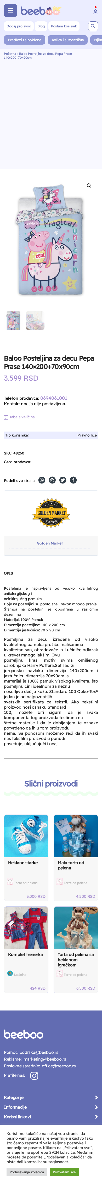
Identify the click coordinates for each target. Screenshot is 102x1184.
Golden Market (50, 543)
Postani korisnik (64, 26)
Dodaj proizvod (19, 26)
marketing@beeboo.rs (43, 1059)
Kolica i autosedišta (68, 40)
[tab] (8, 575)
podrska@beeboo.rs (38, 1052)
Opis (8, 573)
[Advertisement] (51, 113)
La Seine (20, 975)
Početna (10, 54)
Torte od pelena (25, 883)
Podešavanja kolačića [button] (27, 1172)
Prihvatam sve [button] (64, 1172)
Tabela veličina (22, 417)
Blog (41, 26)
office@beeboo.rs (58, 1065)
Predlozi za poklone (24, 40)
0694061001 (53, 398)
